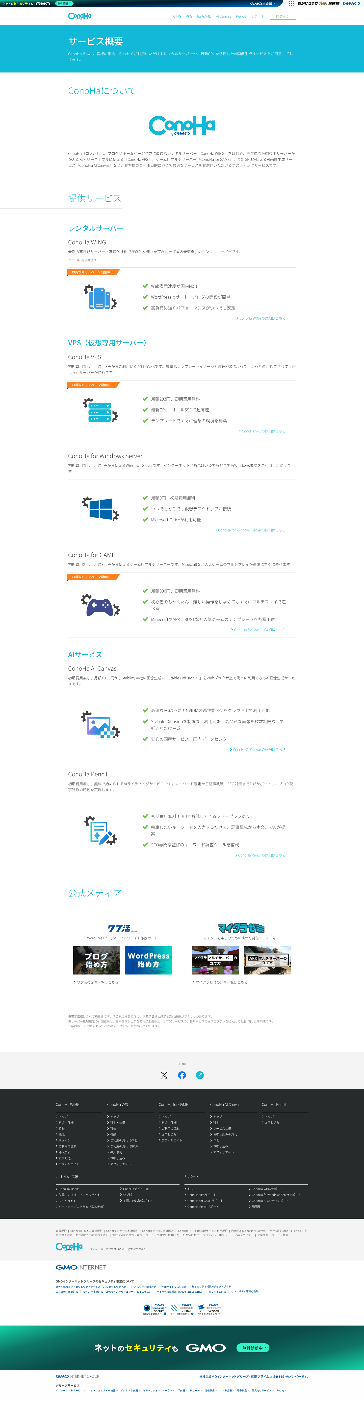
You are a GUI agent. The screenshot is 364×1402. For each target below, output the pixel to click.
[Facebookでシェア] (182, 1075)
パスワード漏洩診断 (145, 1286)
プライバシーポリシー (216, 1235)
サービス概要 (280, 1235)
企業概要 (262, 1235)
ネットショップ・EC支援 (102, 1390)
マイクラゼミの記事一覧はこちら (222, 982)
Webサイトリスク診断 (173, 1286)
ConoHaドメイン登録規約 (86, 1231)
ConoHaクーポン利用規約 (158, 1231)
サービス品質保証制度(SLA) (162, 1235)
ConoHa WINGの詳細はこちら (262, 318)
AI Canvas (223, 16)
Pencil (241, 16)
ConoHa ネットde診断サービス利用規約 (203, 1231)
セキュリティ (150, 1390)
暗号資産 (242, 1390)
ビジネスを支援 (129, 1390)
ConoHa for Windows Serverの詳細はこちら (252, 529)
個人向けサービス (262, 1390)
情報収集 (210, 1390)
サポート (258, 16)
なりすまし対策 (217, 1291)
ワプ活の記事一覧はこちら (97, 982)
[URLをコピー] (200, 1075)
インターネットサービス (69, 1390)
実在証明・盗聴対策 (67, 1291)
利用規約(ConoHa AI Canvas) (248, 1231)
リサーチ (195, 1390)
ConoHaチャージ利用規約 (122, 1231)
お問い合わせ (191, 1235)
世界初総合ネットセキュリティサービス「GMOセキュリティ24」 (92, 1286)
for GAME (204, 16)
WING (176, 16)
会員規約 (61, 1231)
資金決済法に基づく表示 (127, 1235)
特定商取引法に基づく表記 (92, 1235)
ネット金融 (226, 1390)
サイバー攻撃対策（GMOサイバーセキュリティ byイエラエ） (117, 1291)
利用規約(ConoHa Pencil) (285, 1231)
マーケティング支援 (174, 1390)
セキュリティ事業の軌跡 (245, 1291)
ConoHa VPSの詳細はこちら (264, 430)
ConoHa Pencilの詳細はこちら (262, 855)
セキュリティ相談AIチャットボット (211, 1286)
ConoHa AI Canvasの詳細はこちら (259, 749)
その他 (280, 1390)
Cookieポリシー (244, 1235)
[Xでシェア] (164, 1075)
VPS (189, 16)
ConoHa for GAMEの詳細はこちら (260, 629)
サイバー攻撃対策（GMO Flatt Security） (180, 1291)
